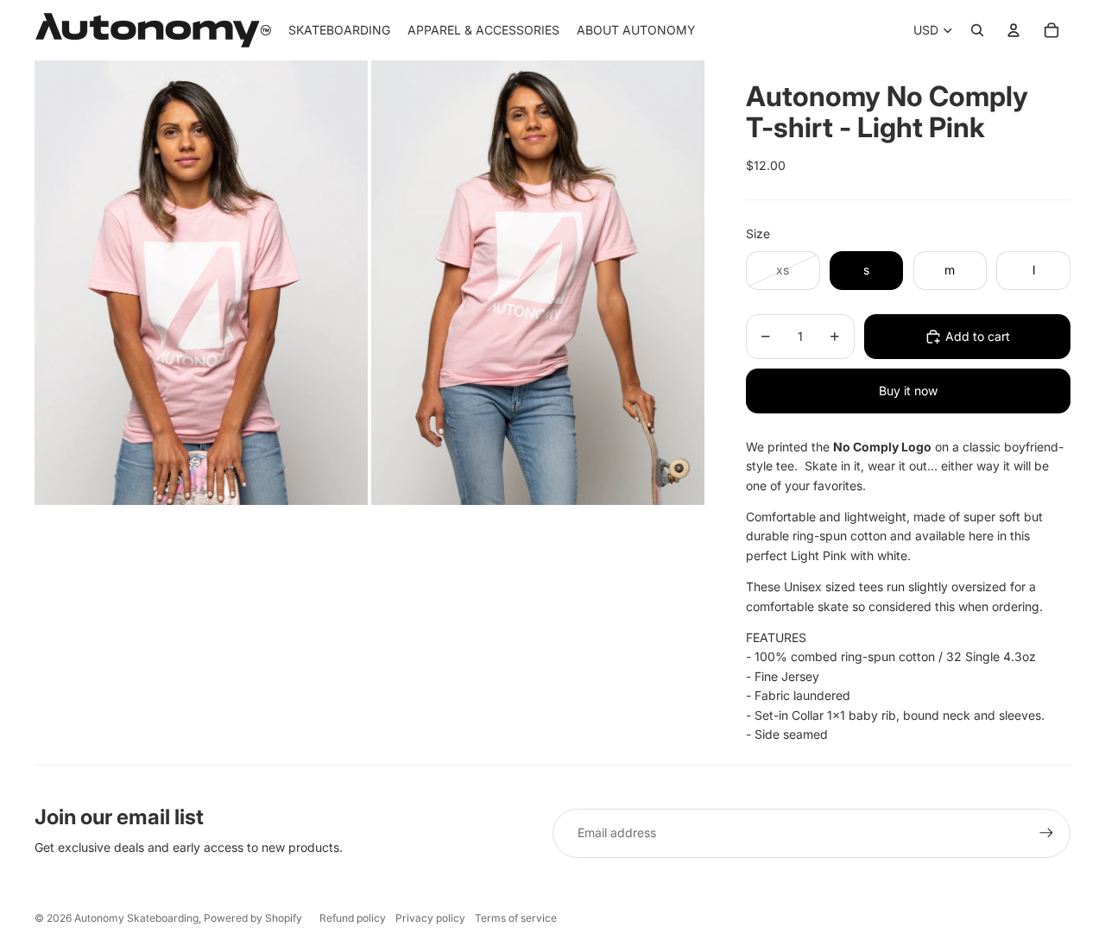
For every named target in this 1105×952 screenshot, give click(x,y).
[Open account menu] (1013, 30)
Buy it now (908, 390)
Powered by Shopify (253, 917)
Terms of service (516, 917)
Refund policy (352, 917)
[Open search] (977, 30)
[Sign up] (1046, 832)
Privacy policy (430, 917)
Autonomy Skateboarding (136, 917)
